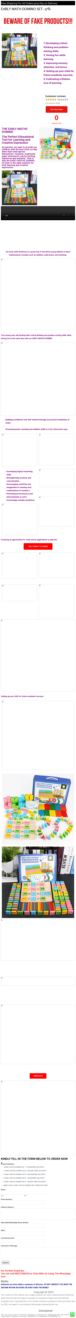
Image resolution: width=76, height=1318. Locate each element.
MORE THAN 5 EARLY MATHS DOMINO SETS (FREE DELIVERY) (25, 1185)
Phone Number (7, 1199)
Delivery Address (8, 1207)
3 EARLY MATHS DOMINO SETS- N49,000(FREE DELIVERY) (24, 1174)
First (2, 1195)
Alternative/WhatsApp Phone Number (15, 1222)
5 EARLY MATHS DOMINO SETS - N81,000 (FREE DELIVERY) (24, 1182)
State (3, 1230)
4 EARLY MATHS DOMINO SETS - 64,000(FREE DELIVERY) (24, 1178)
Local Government (7, 1238)
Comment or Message (9, 1246)
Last (25, 1195)
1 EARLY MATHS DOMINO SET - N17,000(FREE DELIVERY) (23, 1167)
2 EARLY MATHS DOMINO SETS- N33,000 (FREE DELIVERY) (24, 1171)
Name (3, 1189)
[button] (56, 109)
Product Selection (8, 1164)
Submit (5, 1263)
